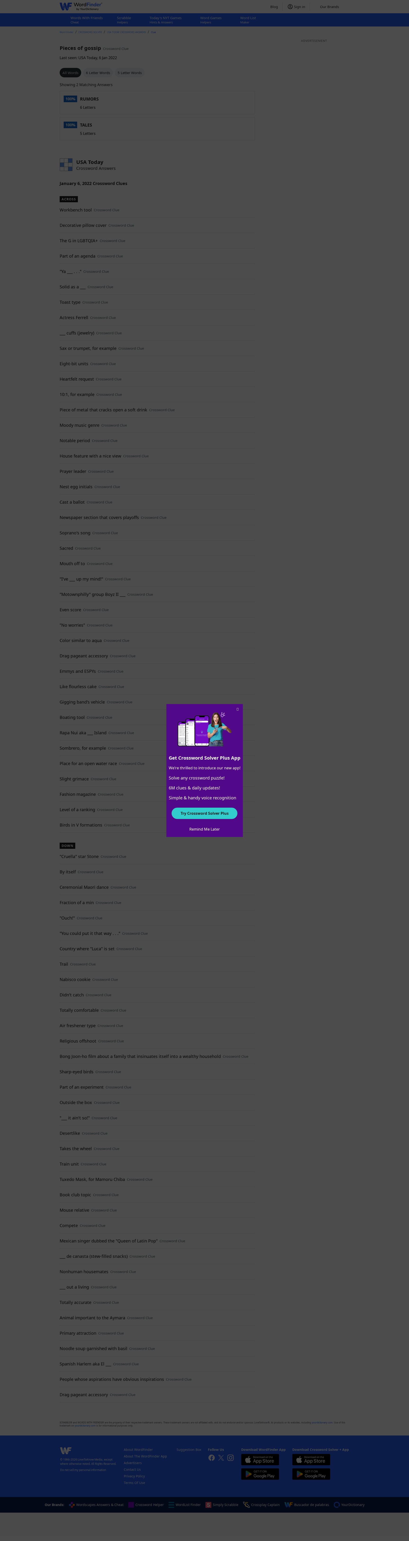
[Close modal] (237, 709)
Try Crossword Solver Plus (205, 813)
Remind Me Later (204, 829)
